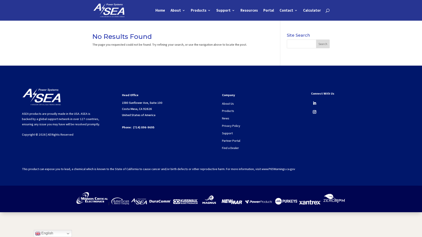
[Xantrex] (310, 203)
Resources (249, 11)
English (46, 233)
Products (198, 11)
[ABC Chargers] (120, 203)
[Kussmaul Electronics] (185, 203)
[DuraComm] (160, 203)
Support (223, 11)
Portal (268, 11)
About (176, 11)
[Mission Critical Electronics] (92, 203)
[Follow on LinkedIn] (314, 103)
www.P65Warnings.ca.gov (278, 169)
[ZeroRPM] (334, 203)
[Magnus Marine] (209, 203)
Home (160, 11)
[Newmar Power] (232, 203)
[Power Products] (259, 203)
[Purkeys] (286, 203)
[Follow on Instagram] (314, 111)
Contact (286, 11)
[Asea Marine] (139, 203)
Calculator (312, 11)
